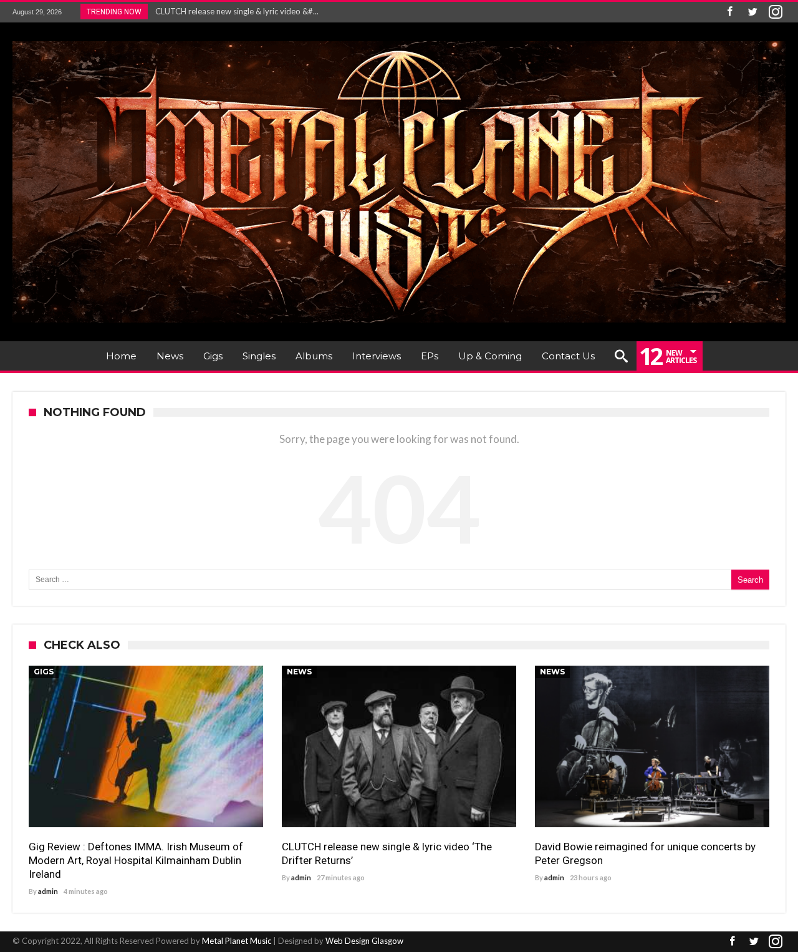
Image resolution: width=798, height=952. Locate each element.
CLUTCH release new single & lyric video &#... (234, 11)
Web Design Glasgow (364, 941)
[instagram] (776, 12)
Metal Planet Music (236, 941)
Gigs (44, 671)
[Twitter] (752, 12)
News (299, 671)
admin (48, 891)
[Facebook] (729, 12)
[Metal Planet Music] (399, 41)
